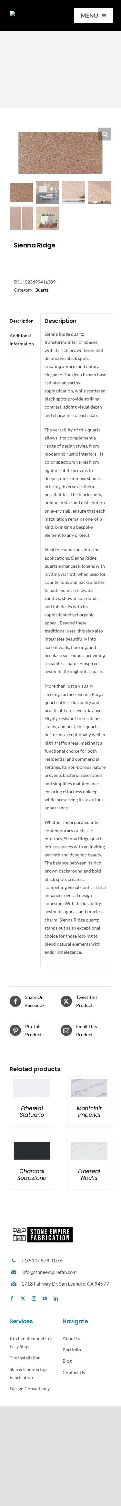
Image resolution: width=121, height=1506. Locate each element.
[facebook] (12, 1298)
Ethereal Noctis (89, 1174)
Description (22, 320)
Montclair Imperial (89, 1112)
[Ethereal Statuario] (32, 1081)
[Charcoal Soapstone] (32, 1144)
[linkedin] (56, 1298)
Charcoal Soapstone (31, 1174)
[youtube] (45, 1298)
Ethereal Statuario (32, 1112)
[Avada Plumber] (34, 13)
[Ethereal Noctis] (89, 1144)
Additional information (22, 339)
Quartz (41, 290)
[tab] (23, 321)
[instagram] (34, 1298)
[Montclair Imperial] (89, 1081)
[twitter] (23, 1298)
